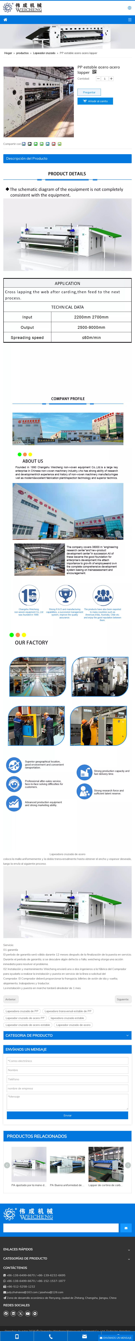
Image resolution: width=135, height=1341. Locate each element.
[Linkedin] (13, 1313)
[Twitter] (20, 1313)
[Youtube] (28, 1313)
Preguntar (89, 92)
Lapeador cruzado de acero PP (25, 1018)
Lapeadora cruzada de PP (22, 1011)
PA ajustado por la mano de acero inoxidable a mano (28, 1185)
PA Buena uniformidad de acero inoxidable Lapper (67, 1185)
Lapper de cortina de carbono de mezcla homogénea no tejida (105, 1185)
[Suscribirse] (126, 1228)
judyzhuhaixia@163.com (22, 1292)
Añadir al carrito (98, 101)
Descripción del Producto (26, 158)
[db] (28, 1214)
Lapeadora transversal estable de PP (68, 1011)
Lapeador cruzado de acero (73, 1025)
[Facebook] (6, 1313)
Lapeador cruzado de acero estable (28, 1025)
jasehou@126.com (51, 1292)
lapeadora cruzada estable (67, 1018)
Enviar (68, 1115)
